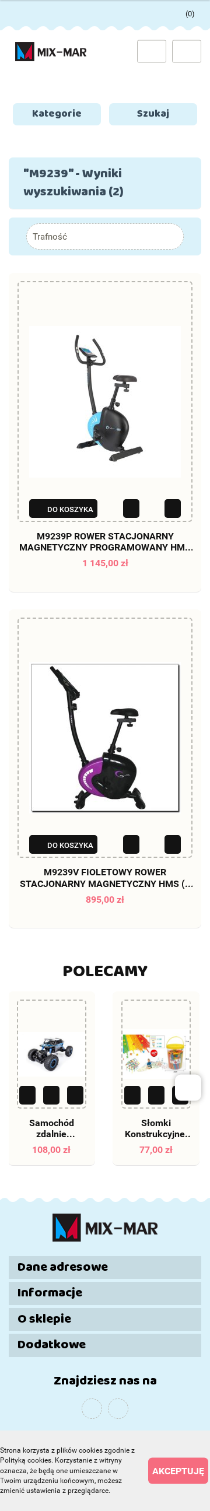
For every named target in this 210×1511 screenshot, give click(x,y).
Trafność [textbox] (50, 237)
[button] (105, 1267)
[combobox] (105, 236)
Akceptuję (178, 1471)
